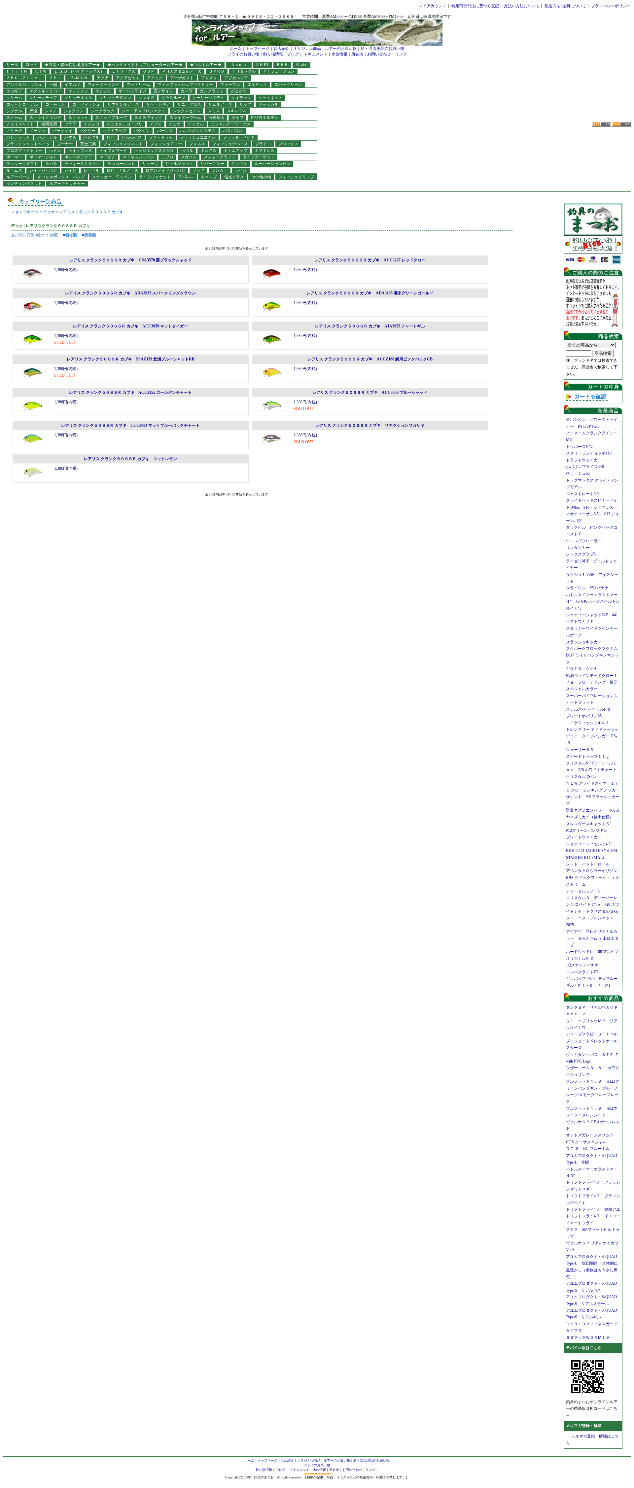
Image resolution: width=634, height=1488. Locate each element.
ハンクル (91, 137)
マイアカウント (432, 6)
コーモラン (55, 104)
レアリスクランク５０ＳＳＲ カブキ (91, 212)
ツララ (70, 124)
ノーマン (37, 130)
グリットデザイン (115, 97)
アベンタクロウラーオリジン (593, 870)
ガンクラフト (212, 91)
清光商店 (216, 117)
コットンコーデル (22, 104)
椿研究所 (49, 124)
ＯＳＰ (149, 71)
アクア (103, 78)
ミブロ (167, 157)
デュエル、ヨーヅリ (124, 124)
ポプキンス (264, 150)
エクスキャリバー (45, 91)
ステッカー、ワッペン (112, 177)
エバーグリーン (288, 84)
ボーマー (14, 157)
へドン (55, 150)
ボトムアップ (235, 150)
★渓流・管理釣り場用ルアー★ (72, 64)
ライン (241, 170)
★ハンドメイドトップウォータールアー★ (145, 64)
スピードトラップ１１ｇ (590, 756)
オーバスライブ (132, 91)
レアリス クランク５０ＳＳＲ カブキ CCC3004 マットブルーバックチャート (130, 425)
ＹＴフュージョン (279, 71)
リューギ (150, 163)
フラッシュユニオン (198, 137)
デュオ (175, 124)
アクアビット (128, 78)
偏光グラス (234, 177)
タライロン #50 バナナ (587, 588)
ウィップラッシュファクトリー (185, 84)
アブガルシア (236, 78)
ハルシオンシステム (198, 130)
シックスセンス (186, 111)
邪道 (33, 111)
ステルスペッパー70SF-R (588, 709)
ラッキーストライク (82, 163)
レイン (70, 170)
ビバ (111, 137)
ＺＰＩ (55, 78)
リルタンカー (578, 547)
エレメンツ (78, 91)
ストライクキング (45, 117)
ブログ (293, 54)
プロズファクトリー (24, 150)
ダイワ (237, 117)
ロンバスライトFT (582, 972)
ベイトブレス (80, 150)
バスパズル (233, 130)
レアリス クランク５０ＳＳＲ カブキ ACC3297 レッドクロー (369, 260)
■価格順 (70, 235)
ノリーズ (14, 130)
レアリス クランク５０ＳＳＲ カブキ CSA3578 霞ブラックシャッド (130, 260)
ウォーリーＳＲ (582, 749)
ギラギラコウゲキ (584, 668)
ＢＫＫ (282, 64)
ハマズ (70, 137)
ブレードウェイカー (584, 837)
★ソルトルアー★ (206, 64)
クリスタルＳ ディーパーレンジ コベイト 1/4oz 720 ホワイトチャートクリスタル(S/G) (592, 905)
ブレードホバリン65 (584, 716)
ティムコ (91, 124)
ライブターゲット (258, 157)
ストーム (14, 117)
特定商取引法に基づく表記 (475, 6)
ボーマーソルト (43, 157)
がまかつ (239, 91)
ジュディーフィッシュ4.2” (589, 844)
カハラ (187, 91)
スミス (214, 111)
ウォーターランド (103, 84)
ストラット (78, 117)
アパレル (186, 177)
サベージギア (158, 104)
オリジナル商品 (307, 48)
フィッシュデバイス (230, 144)
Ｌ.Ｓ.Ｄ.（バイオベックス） (79, 71)
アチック (155, 78)
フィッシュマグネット (123, 144)
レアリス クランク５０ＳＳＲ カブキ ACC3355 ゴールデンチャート (130, 392)
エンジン (103, 91)
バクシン (142, 130)
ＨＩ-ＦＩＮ (16, 71)
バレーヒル (47, 137)
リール (12, 64)
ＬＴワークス (123, 71)
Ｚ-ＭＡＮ (80, 78)
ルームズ (14, 170)
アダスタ (209, 78)
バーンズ (165, 130)
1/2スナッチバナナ (582, 965)
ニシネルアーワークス (231, 124)
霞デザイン (163, 91)
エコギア (14, 91)
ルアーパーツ (18, 177)
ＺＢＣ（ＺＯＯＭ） (24, 78)
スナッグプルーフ (111, 117)
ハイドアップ (114, 130)
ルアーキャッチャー (67, 183)
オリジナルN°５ (580, 958)
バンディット (18, 137)
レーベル (91, 170)
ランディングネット (24, 183)
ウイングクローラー (584, 541)
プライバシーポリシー (611, 6)
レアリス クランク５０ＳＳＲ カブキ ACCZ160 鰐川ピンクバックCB (370, 359)
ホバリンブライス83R (585, 466)
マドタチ (107, 157)
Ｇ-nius (301, 64)
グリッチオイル (78, 97)
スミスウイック (148, 117)
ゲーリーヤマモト (208, 97)
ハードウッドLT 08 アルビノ (592, 951)
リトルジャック (179, 163)
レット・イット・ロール (588, 864)
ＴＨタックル (244, 71)
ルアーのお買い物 (341, 48)
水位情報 (339, 54)
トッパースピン (580, 446)
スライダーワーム (185, 117)
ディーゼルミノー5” (585, 891)
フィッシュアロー (166, 144)
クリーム (14, 97)
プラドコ (263, 144)
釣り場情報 (273, 54)
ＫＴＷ (41, 71)
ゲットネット (270, 97)
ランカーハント (121, 163)
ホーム (236, 48)
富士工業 (88, 144)
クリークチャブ (43, 97)
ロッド (31, 64)
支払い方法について (522, 6)
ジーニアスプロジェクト (143, 111)
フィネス (197, 144)
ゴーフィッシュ (86, 104)
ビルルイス (132, 137)
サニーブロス (189, 104)
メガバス (188, 157)
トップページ (257, 48)
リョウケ (239, 163)
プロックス (288, 144)
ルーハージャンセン (272, 163)
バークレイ (62, 130)
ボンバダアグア (78, 157)
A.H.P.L (262, 64)
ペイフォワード (113, 150)
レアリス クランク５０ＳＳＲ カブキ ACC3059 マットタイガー (130, 326)
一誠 (53, 84)
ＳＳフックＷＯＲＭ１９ (588, 1337)
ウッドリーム (138, 84)
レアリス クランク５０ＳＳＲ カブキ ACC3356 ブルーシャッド (369, 392)
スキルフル (237, 111)
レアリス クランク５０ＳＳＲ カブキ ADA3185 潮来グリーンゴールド (369, 293)
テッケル (196, 124)
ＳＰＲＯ (217, 71)
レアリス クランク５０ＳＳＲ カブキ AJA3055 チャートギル (370, 326)
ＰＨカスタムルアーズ (181, 71)
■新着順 (89, 235)
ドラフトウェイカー (584, 460)
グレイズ (146, 97)
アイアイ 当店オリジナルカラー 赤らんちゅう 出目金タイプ (592, 938)
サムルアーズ (220, 104)
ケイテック (241, 97)
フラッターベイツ (239, 137)
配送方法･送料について (565, 6)
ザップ (245, 104)
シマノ (50, 111)
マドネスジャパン (138, 157)
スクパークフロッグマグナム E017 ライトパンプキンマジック (593, 655)
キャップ (209, 177)
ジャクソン (74, 111)
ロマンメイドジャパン (165, 170)
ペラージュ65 (578, 473)
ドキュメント (316, 54)
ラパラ (51, 163)
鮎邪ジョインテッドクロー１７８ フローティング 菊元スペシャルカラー (591, 682)
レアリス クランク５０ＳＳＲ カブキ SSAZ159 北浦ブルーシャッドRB (130, 359)
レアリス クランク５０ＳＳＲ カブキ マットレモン (130, 459)
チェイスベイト (20, 124)
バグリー (87, 130)
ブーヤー (65, 144)
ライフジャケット (155, 177)
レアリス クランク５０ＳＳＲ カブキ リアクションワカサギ (369, 425)
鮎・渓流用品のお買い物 (382, 48)
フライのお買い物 (243, 54)
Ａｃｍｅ (241, 64)
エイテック (257, 84)
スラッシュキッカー (584, 642)
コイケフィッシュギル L (587, 723)
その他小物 (261, 177)
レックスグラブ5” (583, 554)
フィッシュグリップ (296, 177)
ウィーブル (230, 84)
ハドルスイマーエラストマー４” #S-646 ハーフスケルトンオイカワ (593, 601)
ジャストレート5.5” (583, 493)
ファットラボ (161, 137)
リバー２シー (212, 163)
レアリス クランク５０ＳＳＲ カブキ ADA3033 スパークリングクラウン (130, 293)
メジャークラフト (219, 157)
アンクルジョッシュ (24, 84)
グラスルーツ (173, 97)
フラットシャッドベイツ (28, 144)
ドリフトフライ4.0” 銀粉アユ (593, 1209)
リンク (401, 54)
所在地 (357, 54)
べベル (187, 150)
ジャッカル (268, 104)
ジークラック (103, 111)
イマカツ (72, 84)
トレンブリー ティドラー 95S (592, 729)
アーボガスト (182, 78)
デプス (155, 124)
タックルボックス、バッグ (61, 177)
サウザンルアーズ (123, 104)
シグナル (14, 111)
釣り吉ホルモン (264, 117)
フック (198, 170)
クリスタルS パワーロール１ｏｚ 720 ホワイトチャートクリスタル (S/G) (591, 770)
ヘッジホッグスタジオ (154, 150)
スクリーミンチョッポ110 (589, 453)
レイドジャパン (43, 170)
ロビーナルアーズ (122, 170)
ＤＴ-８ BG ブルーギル (588, 1148)
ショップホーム (25, 212)
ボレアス (208, 150)
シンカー (220, 170)
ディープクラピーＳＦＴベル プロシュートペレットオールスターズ (593, 1041)
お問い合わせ (379, 54)
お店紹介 (281, 48)
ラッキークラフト (22, 163)
